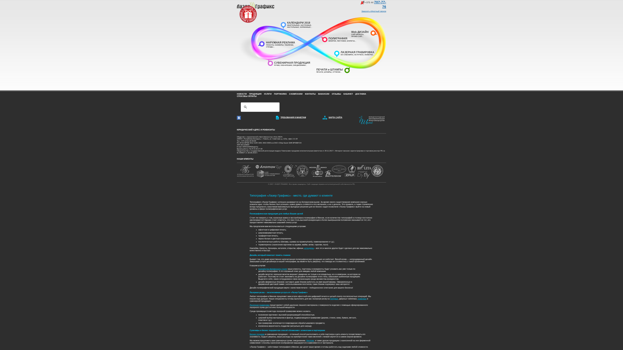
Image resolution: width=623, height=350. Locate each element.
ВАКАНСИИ (323, 94)
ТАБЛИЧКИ (289, 45)
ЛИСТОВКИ (341, 41)
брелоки (310, 340)
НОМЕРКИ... (369, 55)
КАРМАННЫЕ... (306, 27)
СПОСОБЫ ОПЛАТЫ (247, 96)
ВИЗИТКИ (332, 41)
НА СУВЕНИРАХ (347, 55)
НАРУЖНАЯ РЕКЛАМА (280, 42)
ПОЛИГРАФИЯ (338, 38)
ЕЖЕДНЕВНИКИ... (300, 65)
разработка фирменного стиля (272, 269)
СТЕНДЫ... (270, 47)
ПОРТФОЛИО (280, 94)
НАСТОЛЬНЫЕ (293, 27)
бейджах (334, 299)
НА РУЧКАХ (359, 55)
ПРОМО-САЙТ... (357, 36)
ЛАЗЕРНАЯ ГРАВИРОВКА (357, 52)
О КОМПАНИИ (296, 94)
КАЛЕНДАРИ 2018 (298, 22)
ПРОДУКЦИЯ (255, 94)
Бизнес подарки (257, 334)
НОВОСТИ (242, 94)
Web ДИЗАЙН (360, 32)
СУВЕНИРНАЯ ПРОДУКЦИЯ (292, 62)
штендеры (309, 248)
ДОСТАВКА (360, 94)
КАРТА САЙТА (335, 117)
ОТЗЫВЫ (336, 94)
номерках (362, 299)
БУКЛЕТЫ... (351, 41)
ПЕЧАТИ (319, 72)
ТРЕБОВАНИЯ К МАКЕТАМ (293, 117)
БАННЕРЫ (279, 45)
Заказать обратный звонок (373, 11)
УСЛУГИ (268, 94)
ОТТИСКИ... (337, 72)
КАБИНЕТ (348, 94)
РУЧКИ (277, 65)
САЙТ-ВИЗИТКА (357, 34)
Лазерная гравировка (259, 305)
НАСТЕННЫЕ (306, 25)
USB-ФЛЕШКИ (286, 65)
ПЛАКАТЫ (270, 45)
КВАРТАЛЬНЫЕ (293, 25)
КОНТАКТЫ (310, 94)
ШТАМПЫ (328, 72)
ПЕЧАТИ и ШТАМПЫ (329, 69)
